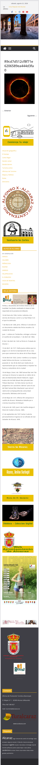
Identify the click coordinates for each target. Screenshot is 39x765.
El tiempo (5, 154)
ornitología (28, 745)
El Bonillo (20, 742)
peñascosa (9, 747)
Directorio (5, 182)
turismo (13, 750)
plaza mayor (20, 747)
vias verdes (23, 750)
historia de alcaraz (28, 742)
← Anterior (6, 110)
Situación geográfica (9, 151)
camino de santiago (28, 738)
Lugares (11, 745)
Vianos (17, 750)
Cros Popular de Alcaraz (17, 7)
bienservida (19, 738)
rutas (25, 747)
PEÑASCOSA (6, 263)
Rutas (4, 178)
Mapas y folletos (8, 175)
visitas (28, 750)
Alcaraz (7, 738)
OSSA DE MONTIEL (8, 281)
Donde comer (7, 161)
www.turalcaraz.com (19, 724)
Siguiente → (32, 115)
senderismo (6, 750)
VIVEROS (5, 270)
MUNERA (5, 284)
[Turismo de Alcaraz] (19, 15)
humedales (5, 745)
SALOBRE (5, 260)
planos (15, 747)
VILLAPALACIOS (7, 274)
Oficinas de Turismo (9, 171)
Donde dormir (7, 164)
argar (14, 738)
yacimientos (10, 753)
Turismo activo (7, 168)
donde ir (14, 742)
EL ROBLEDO (6, 277)
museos (17, 745)
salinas (29, 747)
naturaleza (22, 745)
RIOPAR (4, 267)
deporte (10, 742)
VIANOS (5, 257)
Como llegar (6, 158)
